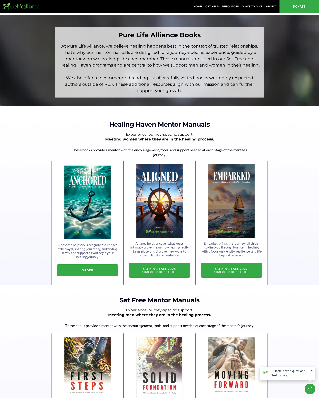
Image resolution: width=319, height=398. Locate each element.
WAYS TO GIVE (252, 6)
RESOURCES (230, 6)
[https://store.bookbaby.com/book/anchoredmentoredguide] (87, 202)
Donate (299, 6)
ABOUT (271, 6)
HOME (197, 6)
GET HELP (212, 6)
